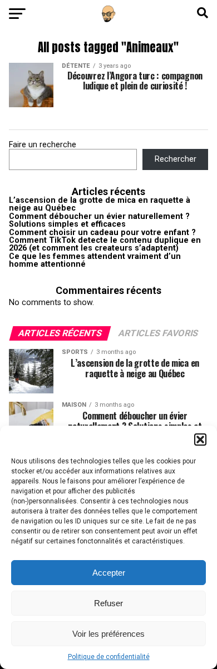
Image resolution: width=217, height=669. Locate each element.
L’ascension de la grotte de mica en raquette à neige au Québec (99, 204)
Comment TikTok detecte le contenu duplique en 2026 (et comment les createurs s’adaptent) (105, 244)
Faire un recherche (42, 144)
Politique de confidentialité (109, 657)
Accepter (108, 572)
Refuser (108, 603)
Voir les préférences (108, 633)
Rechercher (175, 159)
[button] (200, 439)
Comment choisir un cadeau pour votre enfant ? (102, 232)
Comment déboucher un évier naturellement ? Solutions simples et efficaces (99, 220)
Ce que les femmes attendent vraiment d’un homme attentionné (95, 260)
